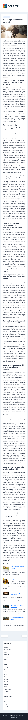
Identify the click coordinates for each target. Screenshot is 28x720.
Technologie (7, 689)
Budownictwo (7, 649)
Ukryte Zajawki (8, 696)
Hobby (6, 657)
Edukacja (6, 654)
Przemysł (6, 679)
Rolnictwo (6, 681)
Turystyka (6, 694)
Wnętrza (6, 704)
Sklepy (6, 684)
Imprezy (6, 659)
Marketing (6, 662)
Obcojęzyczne (8, 671)
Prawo (6, 676)
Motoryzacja (7, 667)
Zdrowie (6, 706)
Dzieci (5, 652)
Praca (5, 674)
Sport (5, 686)
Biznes (6, 647)
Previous (4, 636)
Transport (6, 17)
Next (24, 636)
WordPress (11, 715)
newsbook (21, 715)
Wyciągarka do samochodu (17, 579)
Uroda (5, 699)
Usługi (5, 701)
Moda (5, 664)
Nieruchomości (8, 669)
